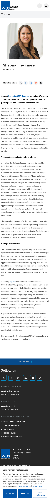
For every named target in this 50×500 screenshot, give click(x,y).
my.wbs (13, 281)
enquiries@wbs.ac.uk (10, 391)
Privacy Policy (8, 429)
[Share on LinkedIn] (31, 83)
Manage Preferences (40, 493)
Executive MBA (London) (18, 96)
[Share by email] (41, 83)
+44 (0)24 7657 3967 (10, 409)
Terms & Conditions (10, 425)
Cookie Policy (37, 486)
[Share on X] (21, 83)
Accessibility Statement (13, 422)
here (30, 339)
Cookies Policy (8, 433)
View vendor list (25, 486)
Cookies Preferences (11, 437)
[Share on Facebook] (26, 83)
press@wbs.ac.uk (8, 406)
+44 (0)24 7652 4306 (10, 394)
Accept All (10, 493)
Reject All (25, 493)
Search (39, 5)
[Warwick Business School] (9, 5)
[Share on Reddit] (36, 83)
